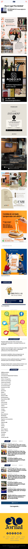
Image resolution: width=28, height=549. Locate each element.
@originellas (6, 305)
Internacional (4, 407)
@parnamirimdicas (5, 275)
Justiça (3, 409)
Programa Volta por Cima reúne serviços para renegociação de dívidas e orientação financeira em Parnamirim (13, 343)
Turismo (3, 435)
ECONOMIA (12, 538)
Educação (3, 394)
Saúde (2, 427)
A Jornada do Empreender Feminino (9, 375)
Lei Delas (3, 410)
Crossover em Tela (5, 387)
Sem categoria (4, 429)
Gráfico (3, 405)
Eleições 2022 (4, 395)
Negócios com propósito (7, 419)
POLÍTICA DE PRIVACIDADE (14, 540)
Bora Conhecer (4, 377)
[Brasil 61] (15, 503)
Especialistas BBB (5, 399)
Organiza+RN (4, 422)
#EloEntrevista (4, 374)
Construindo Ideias (5, 385)
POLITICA (8, 537)
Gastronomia (4, 404)
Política (3, 425)
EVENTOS (16, 538)
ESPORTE (7, 538)
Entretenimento (4, 397)
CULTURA (23, 537)
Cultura (3, 389)
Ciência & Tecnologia (6, 380)
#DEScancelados (5, 372)
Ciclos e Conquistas (6, 379)
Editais (2, 392)
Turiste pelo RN (4, 437)
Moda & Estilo (4, 417)
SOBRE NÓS (22, 538)
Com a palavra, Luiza (6, 384)
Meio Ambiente (4, 414)
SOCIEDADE (13, 537)
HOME (4, 537)
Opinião (3, 420)
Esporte (3, 400)
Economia (3, 390)
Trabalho (3, 434)
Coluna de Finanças (5, 382)
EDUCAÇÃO (18, 537)
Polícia (2, 424)
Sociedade (3, 432)
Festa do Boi (4, 402)
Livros (2, 412)
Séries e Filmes (4, 430)
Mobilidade (3, 415)
